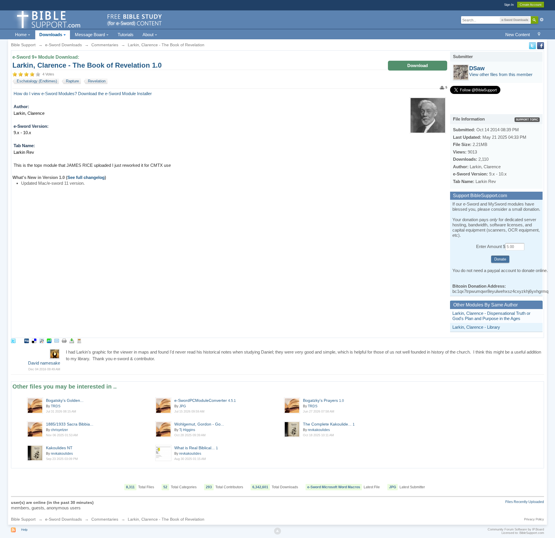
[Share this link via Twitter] (13, 340)
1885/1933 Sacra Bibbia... (69, 424)
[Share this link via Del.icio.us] (34, 340)
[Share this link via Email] (56, 340)
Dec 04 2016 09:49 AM (44, 369)
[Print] (64, 340)
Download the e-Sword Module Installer (115, 93)
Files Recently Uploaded (524, 502)
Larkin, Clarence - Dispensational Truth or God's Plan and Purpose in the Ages (491, 316)
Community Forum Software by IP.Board (516, 529)
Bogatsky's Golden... (65, 400)
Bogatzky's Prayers (323, 400)
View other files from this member (500, 74)
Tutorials (126, 34)
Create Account (530, 4)
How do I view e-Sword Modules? (45, 93)
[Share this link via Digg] (26, 340)
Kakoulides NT (59, 447)
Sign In (509, 4)
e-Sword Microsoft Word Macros (333, 487)
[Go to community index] (88, 19)
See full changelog (86, 177)
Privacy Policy (534, 519)
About (149, 34)
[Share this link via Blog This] (79, 340)
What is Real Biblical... (196, 447)
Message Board (90, 34)
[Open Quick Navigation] (539, 34)
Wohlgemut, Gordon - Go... (199, 424)
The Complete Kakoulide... (329, 424)
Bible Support (23, 519)
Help (24, 529)
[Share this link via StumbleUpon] (49, 340)
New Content (517, 34)
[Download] (71, 340)
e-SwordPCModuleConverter (205, 400)
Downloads (51, 34)
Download (417, 65)
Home (21, 34)
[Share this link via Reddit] (41, 340)
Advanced (541, 19)
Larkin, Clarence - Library (476, 327)
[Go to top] (277, 531)
